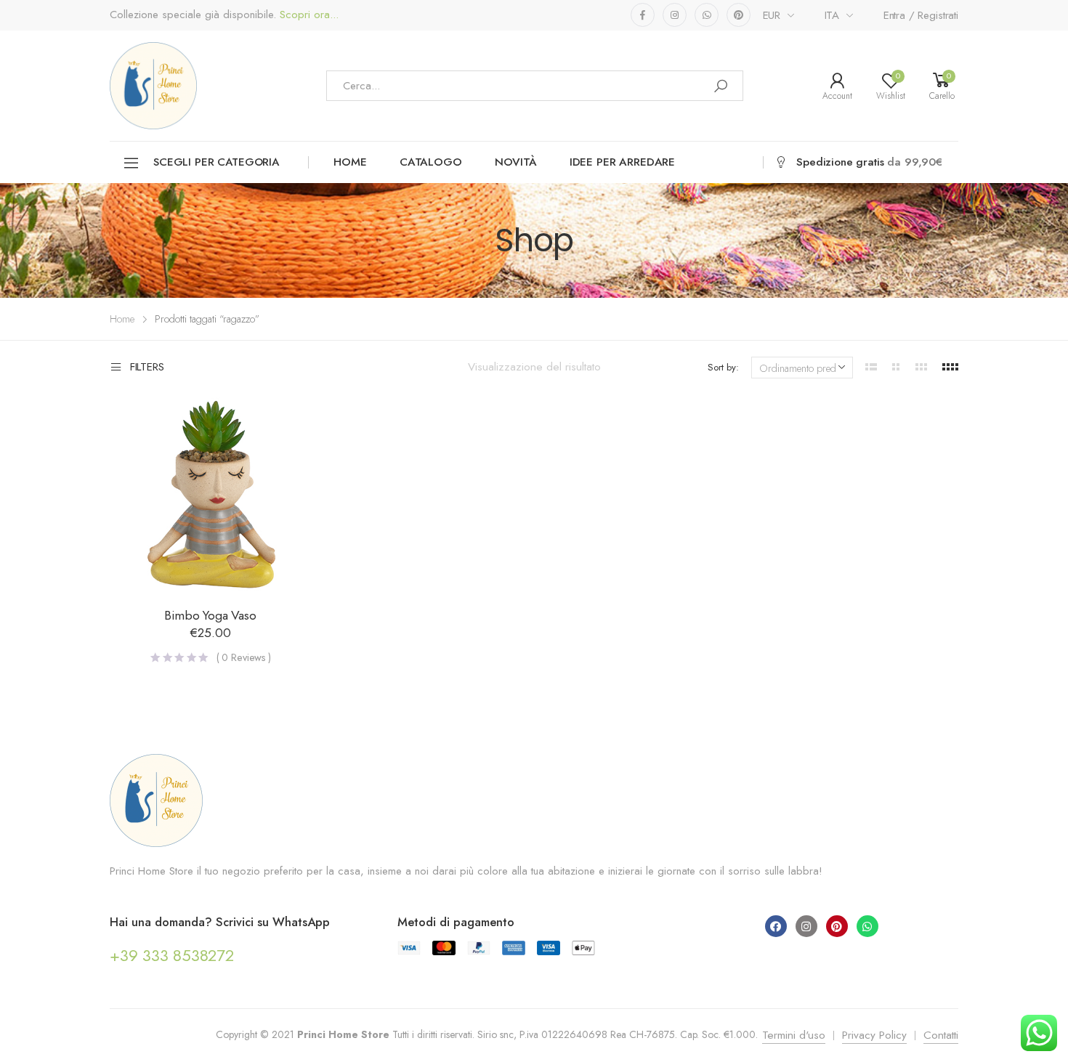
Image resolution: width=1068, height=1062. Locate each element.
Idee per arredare (622, 162)
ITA (832, 15)
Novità (516, 162)
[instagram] (675, 15)
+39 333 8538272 (172, 955)
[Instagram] (806, 926)
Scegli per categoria (216, 162)
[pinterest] (739, 15)
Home (349, 162)
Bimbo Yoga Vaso (210, 615)
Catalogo (431, 162)
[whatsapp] (707, 15)
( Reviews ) (244, 657)
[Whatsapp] (867, 926)
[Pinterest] (837, 926)
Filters (147, 367)
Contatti (940, 1035)
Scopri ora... (307, 14)
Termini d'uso (793, 1035)
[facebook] (643, 15)
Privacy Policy (874, 1035)
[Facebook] (776, 926)
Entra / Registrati (920, 15)
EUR (772, 15)
